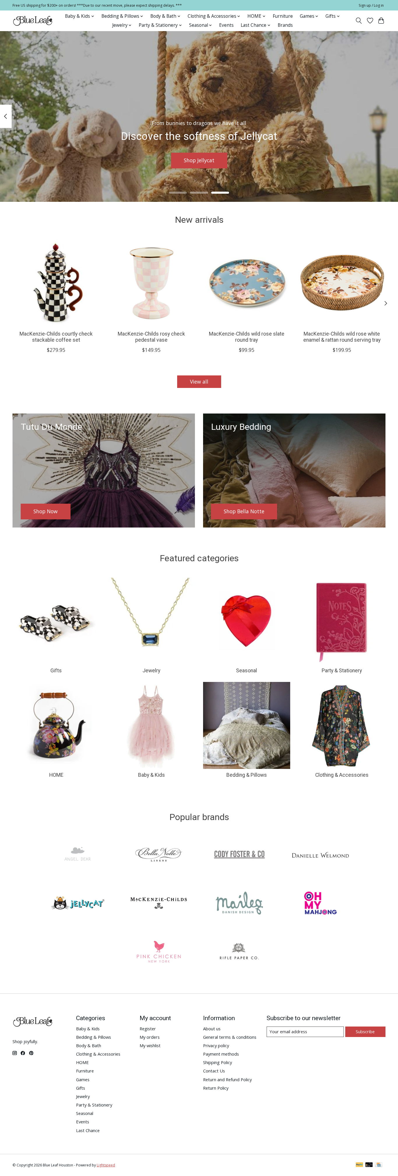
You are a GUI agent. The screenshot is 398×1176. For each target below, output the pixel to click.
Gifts (56, 670)
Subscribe (365, 1031)
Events (226, 25)
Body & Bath (88, 1045)
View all (199, 381)
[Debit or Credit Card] (369, 1165)
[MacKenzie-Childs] (158, 904)
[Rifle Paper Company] (239, 952)
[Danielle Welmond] (320, 855)
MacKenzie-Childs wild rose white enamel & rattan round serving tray (342, 337)
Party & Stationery (342, 670)
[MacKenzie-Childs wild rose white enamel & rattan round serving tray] (341, 282)
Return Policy (215, 1088)
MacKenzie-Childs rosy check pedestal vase (151, 337)
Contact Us (214, 1071)
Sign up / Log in (371, 5)
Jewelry (151, 670)
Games (82, 1079)
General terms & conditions (229, 1037)
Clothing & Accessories (342, 775)
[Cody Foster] (239, 855)
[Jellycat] (77, 904)
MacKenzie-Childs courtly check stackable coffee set (56, 337)
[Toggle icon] (359, 20)
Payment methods (221, 1054)
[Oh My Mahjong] (320, 904)
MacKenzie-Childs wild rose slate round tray (246, 337)
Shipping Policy (217, 1062)
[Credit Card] (378, 1165)
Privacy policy (216, 1045)
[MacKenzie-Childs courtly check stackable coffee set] (56, 282)
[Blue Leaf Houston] (33, 21)
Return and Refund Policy (227, 1079)
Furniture (283, 16)
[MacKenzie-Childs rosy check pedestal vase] (151, 282)
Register (148, 1028)
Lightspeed (106, 1165)
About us (212, 1028)
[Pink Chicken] (158, 952)
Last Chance (88, 1130)
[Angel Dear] (77, 855)
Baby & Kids (151, 775)
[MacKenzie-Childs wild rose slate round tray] (246, 282)
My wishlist (150, 1045)
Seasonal (246, 670)
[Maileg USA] (239, 904)
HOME (56, 775)
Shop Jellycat (199, 160)
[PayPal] (359, 1165)
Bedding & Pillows (246, 775)
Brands (285, 25)
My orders (150, 1037)
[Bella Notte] (158, 855)
